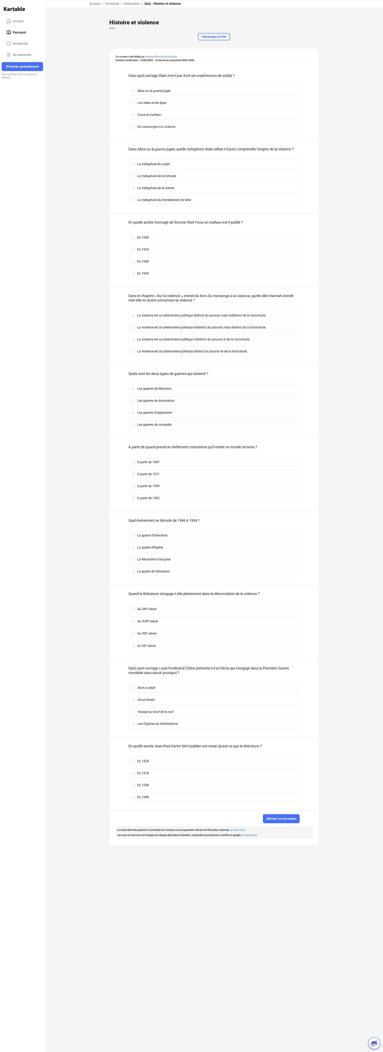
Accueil (18, 21)
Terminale (112, 4)
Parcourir (19, 32)
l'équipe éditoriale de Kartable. (161, 56)
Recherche (20, 43)
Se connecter (22, 55)
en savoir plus (237, 830)
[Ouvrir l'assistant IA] (374, 1043)
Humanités (132, 4)
